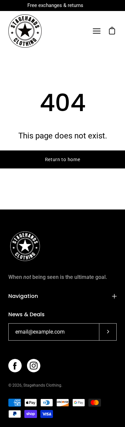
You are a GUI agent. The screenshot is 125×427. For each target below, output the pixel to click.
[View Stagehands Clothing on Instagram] (33, 365)
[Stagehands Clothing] (25, 31)
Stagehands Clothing (42, 385)
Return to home (62, 159)
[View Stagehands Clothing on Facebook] (15, 365)
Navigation (23, 296)
